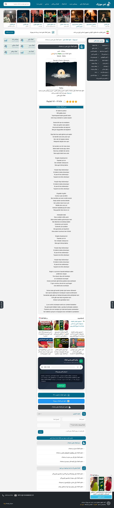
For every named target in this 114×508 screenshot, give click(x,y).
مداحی (47, 4)
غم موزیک (103, 4)
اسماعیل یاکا (105, 54)
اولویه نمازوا (105, 60)
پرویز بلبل (105, 66)
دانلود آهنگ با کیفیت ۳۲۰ (60, 395)
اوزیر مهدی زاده (93, 57)
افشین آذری (94, 54)
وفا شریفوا (94, 45)
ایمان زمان (105, 63)
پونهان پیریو (94, 66)
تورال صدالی (105, 69)
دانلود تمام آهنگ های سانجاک (60, 407)
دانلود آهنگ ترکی (84, 4)
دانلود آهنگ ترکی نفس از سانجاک (68, 46)
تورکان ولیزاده (94, 69)
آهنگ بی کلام (55, 4)
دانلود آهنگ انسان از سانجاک (75, 449)
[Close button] (111, 475)
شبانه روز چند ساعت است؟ (77, 425)
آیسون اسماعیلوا (104, 51)
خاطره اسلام (105, 75)
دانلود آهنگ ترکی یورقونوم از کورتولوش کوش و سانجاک (69, 453)
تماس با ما (39, 4)
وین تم (82, 504)
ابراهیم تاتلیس (93, 51)
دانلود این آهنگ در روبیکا (59, 401)
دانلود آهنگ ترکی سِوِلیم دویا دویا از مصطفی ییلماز (70, 487)
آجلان (106, 48)
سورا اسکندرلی (94, 75)
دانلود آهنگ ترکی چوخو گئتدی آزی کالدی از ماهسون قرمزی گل (67, 474)
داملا (96, 72)
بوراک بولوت (94, 63)
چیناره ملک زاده (104, 72)
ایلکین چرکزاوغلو (93, 60)
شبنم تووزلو (105, 45)
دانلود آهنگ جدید (67, 54)
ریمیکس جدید (73, 4)
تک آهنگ (64, 4)
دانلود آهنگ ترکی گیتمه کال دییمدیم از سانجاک (71, 462)
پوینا (5, 503)
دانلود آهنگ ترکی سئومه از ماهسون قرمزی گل (71, 478)
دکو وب (95, 504)
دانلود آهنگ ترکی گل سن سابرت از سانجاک (72, 457)
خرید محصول (101, 497)
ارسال (40, 432)
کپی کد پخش (61, 386)
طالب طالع (94, 48)
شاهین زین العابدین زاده (102, 78)
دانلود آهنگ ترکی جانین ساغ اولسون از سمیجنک (71, 483)
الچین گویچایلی (104, 57)
